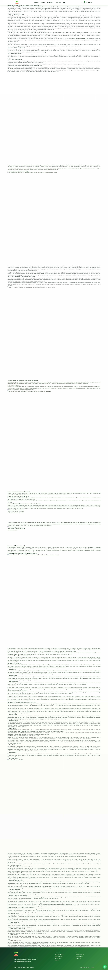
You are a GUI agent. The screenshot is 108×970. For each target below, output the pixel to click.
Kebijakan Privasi (79, 956)
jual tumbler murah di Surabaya (84, 946)
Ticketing (58, 2)
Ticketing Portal (58, 958)
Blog (64, 2)
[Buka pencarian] (81, 2)
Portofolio (50, 2)
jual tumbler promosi (50, 945)
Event (42, 2)
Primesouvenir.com (12, 61)
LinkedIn (87, 967)
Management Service (59, 954)
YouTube (92, 967)
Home (1, 0)
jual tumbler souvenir (16, 894)
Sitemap (57, 960)
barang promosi (19, 550)
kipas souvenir (40, 29)
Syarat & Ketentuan (80, 954)
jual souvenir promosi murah (38, 693)
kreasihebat (18, 865)
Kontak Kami (78, 958)
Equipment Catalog (59, 956)
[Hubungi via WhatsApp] (105, 967)
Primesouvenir (25, 493)
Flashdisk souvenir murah (22, 723)
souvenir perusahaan (32, 687)
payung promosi (37, 525)
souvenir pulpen (58, 666)
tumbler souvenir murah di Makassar (69, 906)
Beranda (36, 2)
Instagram (82, 967)
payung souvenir (48, 29)
